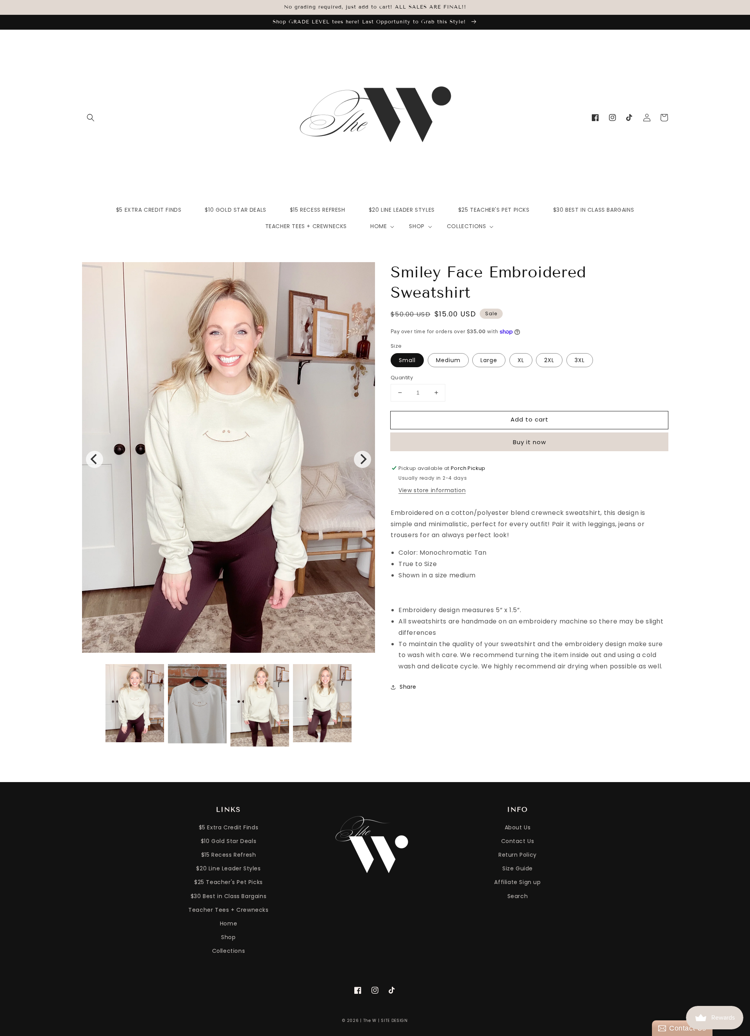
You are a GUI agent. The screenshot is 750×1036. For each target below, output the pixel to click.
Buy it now (529, 442)
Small (407, 360)
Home (228, 923)
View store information (432, 490)
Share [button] (408, 687)
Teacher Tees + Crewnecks (228, 910)
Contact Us (517, 841)
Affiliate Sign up (517, 882)
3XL (580, 360)
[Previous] (94, 459)
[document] (228, 459)
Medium (448, 360)
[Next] (362, 459)
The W (370, 1020)
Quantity (402, 377)
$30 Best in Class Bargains (229, 896)
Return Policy (517, 855)
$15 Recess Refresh (228, 855)
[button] (90, 117)
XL (521, 360)
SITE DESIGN (394, 1020)
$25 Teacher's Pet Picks (228, 882)
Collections (228, 951)
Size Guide (517, 868)
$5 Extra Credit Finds (229, 827)
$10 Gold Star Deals (228, 841)
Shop (228, 937)
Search (517, 896)
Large (488, 360)
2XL (549, 360)
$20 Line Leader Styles (228, 868)
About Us (518, 827)
